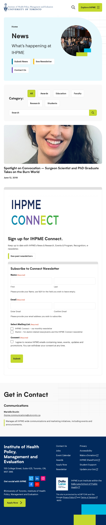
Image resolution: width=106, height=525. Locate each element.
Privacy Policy (68, 497)
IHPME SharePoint (88, 460)
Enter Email (16, 311)
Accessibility (86, 451)
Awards (59, 460)
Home (15, 27)
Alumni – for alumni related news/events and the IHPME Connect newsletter (49, 332)
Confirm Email (60, 311)
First (13, 287)
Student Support (88, 465)
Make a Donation (88, 455)
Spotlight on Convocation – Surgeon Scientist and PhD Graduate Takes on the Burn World (51, 170)
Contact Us (61, 446)
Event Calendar (63, 455)
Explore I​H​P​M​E (88, 7)
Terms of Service (88, 497)
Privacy (83, 446)
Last (56, 287)
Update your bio (88, 469)
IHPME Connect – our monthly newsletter (33, 329)
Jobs (58, 451)
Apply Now (61, 465)
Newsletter (61, 469)
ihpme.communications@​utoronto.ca (22, 415)
